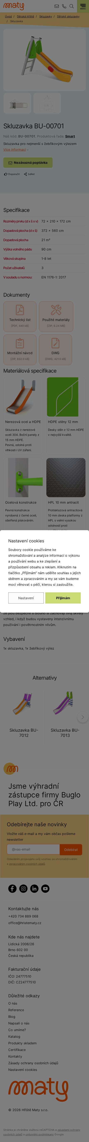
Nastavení (26, 598)
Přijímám (63, 598)
